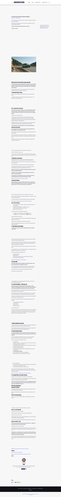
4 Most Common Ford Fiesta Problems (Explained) (21, 178)
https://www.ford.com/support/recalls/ (16, 452)
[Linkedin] (17, 482)
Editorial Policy (29, 488)
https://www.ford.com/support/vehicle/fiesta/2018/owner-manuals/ (21, 454)
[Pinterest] (15, 482)
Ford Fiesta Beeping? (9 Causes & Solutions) (20, 259)
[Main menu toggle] (12, 2)
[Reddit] (18, 482)
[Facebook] (23, 464)
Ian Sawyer (24, 462)
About (19, 488)
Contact (21, 488)
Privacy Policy (34, 488)
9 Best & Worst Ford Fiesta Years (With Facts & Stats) (21, 448)
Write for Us (25, 488)
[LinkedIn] (24, 464)
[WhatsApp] (20, 482)
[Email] (25, 468)
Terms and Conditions (40, 488)
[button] (49, 2)
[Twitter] (13, 482)
